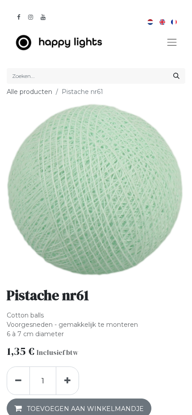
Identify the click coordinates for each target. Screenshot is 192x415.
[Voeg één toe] (67, 380)
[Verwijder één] (18, 380)
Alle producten (29, 92)
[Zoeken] (176, 76)
